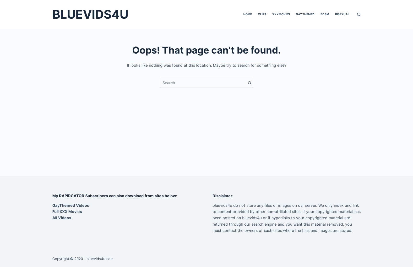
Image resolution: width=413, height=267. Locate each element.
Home (247, 14)
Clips (262, 14)
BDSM (325, 14)
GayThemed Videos (70, 205)
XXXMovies (281, 14)
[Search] (359, 14)
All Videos (61, 217)
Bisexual (342, 14)
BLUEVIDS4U (90, 14)
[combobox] (202, 82)
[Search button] (249, 82)
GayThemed (305, 14)
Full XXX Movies (67, 211)
